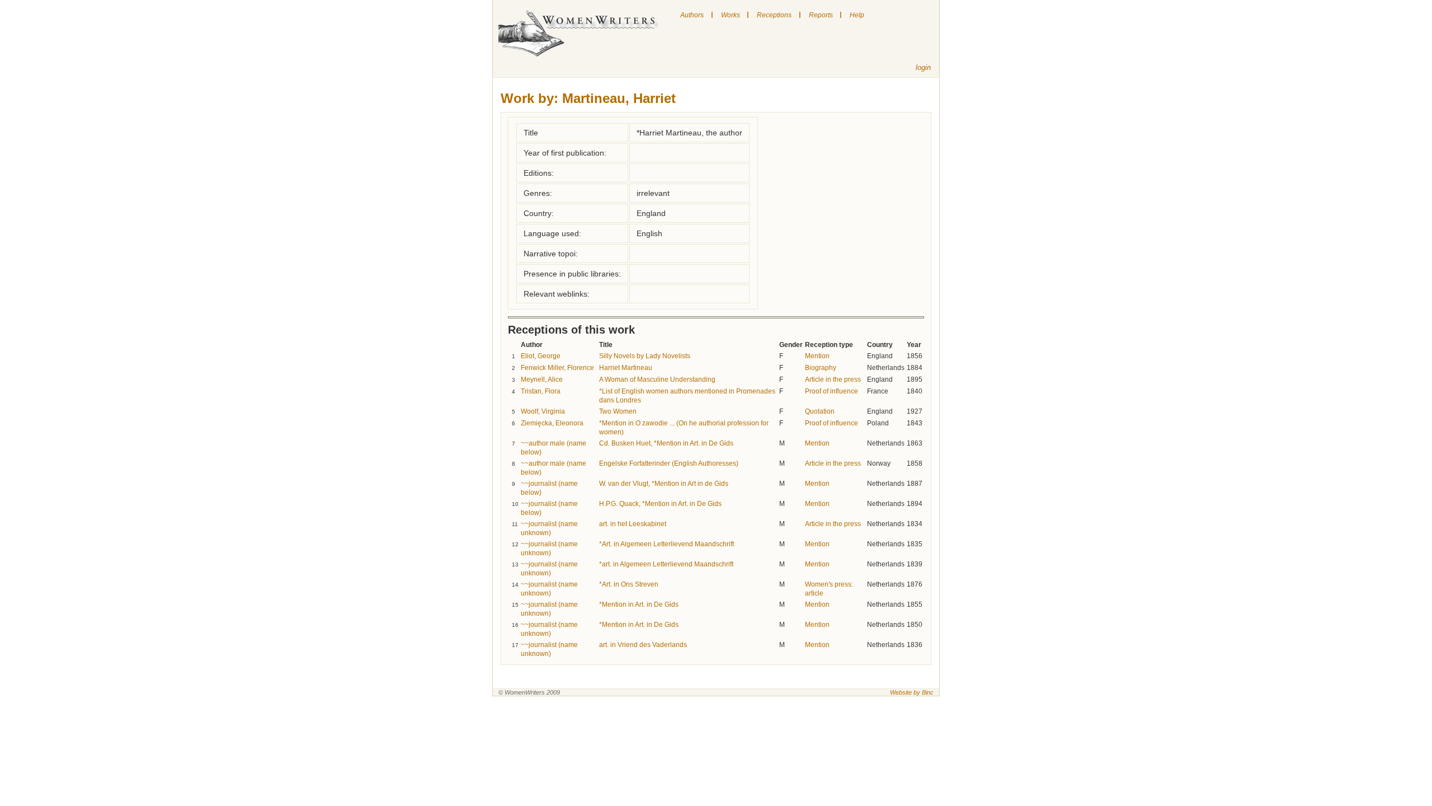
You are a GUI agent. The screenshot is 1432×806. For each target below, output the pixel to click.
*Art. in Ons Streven (628, 584)
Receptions (774, 15)
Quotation (820, 411)
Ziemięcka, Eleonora (552, 423)
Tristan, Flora (540, 391)
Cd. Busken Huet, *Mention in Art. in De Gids (666, 443)
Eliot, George (540, 356)
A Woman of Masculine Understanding (657, 379)
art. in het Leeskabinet (632, 524)
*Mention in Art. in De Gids (639, 604)
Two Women (618, 411)
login (923, 67)
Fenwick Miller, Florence (557, 368)
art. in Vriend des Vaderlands (643, 645)
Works (730, 15)
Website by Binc (912, 692)
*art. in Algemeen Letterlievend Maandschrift (666, 564)
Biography (820, 368)
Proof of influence (831, 391)
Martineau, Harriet (619, 98)
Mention (817, 356)
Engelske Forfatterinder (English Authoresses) (668, 463)
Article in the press (833, 379)
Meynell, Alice (542, 379)
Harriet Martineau (625, 368)
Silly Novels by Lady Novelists (644, 356)
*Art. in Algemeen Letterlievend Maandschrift (666, 544)
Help (857, 15)
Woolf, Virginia (543, 411)
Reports (821, 15)
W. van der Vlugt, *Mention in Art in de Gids (663, 484)
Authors (692, 15)
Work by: (529, 98)
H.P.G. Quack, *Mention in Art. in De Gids (660, 504)
